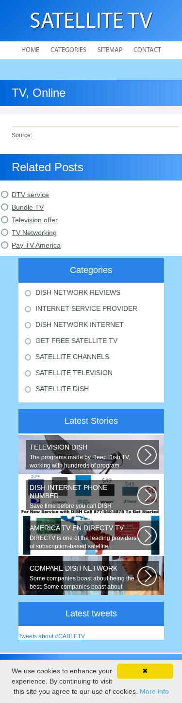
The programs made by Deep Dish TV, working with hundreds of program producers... (80, 456)
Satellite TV (91, 22)
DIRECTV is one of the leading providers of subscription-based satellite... (83, 537)
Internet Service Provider (86, 308)
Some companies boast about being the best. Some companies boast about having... (82, 577)
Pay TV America (36, 245)
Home (30, 50)
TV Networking (34, 232)
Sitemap (110, 50)
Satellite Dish (62, 389)
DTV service (30, 194)
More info (154, 691)
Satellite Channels (72, 357)
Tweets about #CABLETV (51, 636)
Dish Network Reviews (77, 292)
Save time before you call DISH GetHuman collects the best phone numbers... (75, 497)
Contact (147, 50)
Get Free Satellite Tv (76, 340)
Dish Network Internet (79, 324)
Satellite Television (74, 373)
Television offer (35, 220)
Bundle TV (28, 207)
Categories (68, 50)
